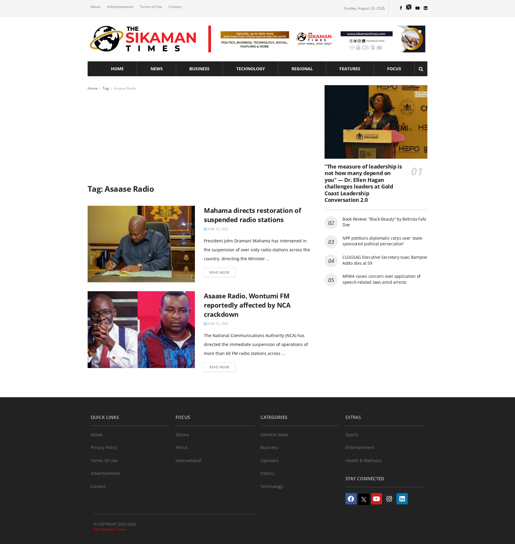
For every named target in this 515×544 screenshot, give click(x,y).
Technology (250, 68)
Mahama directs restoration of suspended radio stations (252, 215)
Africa (181, 447)
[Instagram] (389, 498)
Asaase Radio (125, 88)
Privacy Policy (104, 447)
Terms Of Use (104, 460)
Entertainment (359, 447)
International (188, 460)
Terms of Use (151, 6)
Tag (106, 88)
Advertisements (120, 6)
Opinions (269, 460)
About (95, 6)
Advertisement (105, 473)
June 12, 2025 (217, 229)
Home (117, 68)
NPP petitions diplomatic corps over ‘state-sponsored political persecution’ (382, 241)
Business (199, 68)
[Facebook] (351, 498)
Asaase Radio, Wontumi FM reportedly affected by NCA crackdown (247, 305)
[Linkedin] (402, 498)
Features (349, 68)
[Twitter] (364, 499)
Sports (351, 434)
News (157, 68)
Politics (267, 473)
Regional (302, 68)
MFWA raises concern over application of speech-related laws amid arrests (381, 279)
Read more (220, 272)
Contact (175, 6)
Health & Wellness (363, 460)
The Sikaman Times (110, 529)
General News (274, 434)
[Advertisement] (199, 136)
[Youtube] (376, 498)
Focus (394, 68)
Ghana (182, 434)
